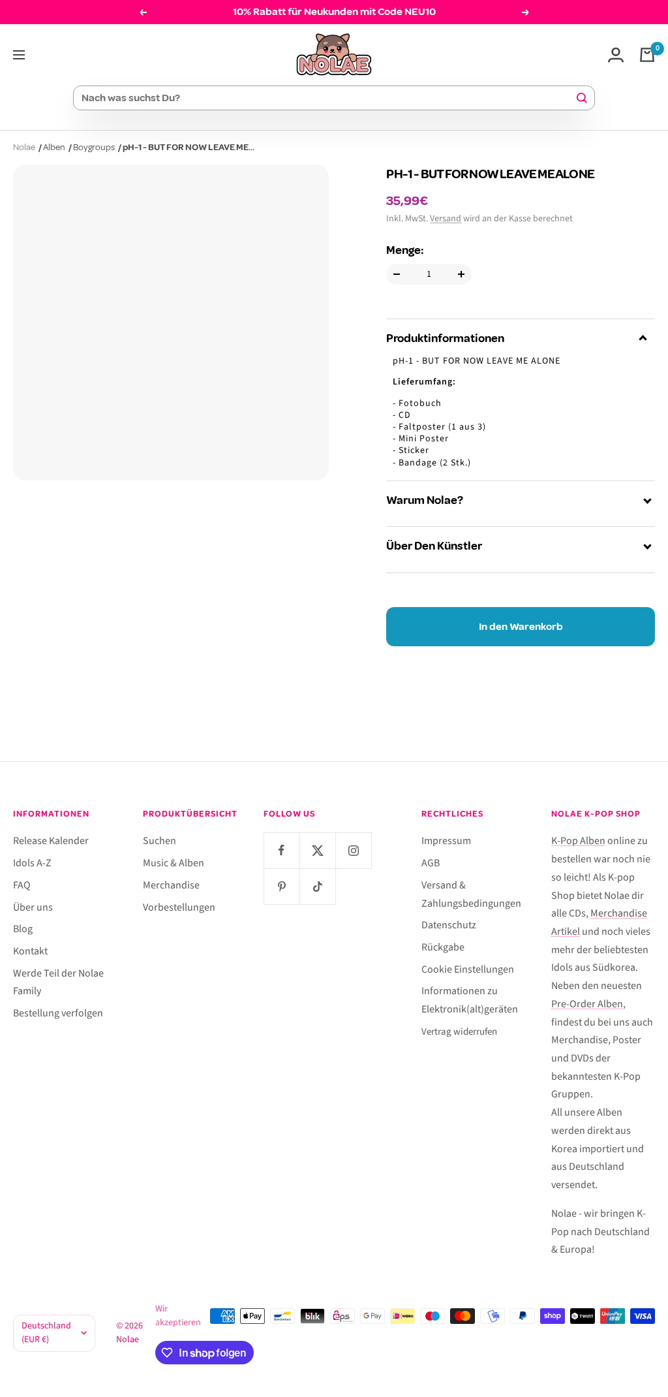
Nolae (24, 147)
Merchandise (171, 885)
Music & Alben (173, 863)
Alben (54, 147)
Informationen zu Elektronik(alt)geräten (469, 1000)
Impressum (446, 841)
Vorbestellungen (179, 907)
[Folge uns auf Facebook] (281, 850)
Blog (23, 929)
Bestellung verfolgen (58, 1013)
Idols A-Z (32, 863)
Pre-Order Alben (587, 1004)
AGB (430, 863)
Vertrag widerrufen (459, 1032)
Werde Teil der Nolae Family (58, 982)
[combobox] (328, 97)
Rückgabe (442, 947)
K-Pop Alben (578, 841)
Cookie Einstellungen (467, 969)
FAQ (22, 885)
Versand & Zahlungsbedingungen (471, 894)
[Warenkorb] (647, 55)
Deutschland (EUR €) (46, 1333)
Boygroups (94, 147)
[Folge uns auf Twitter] (317, 850)
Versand (445, 218)
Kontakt (30, 951)
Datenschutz (448, 925)
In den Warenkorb (521, 626)
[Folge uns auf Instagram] (353, 850)
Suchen (159, 841)
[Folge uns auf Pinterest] (281, 886)
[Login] (616, 55)
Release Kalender (51, 841)
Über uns (33, 907)
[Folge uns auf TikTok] (317, 886)
